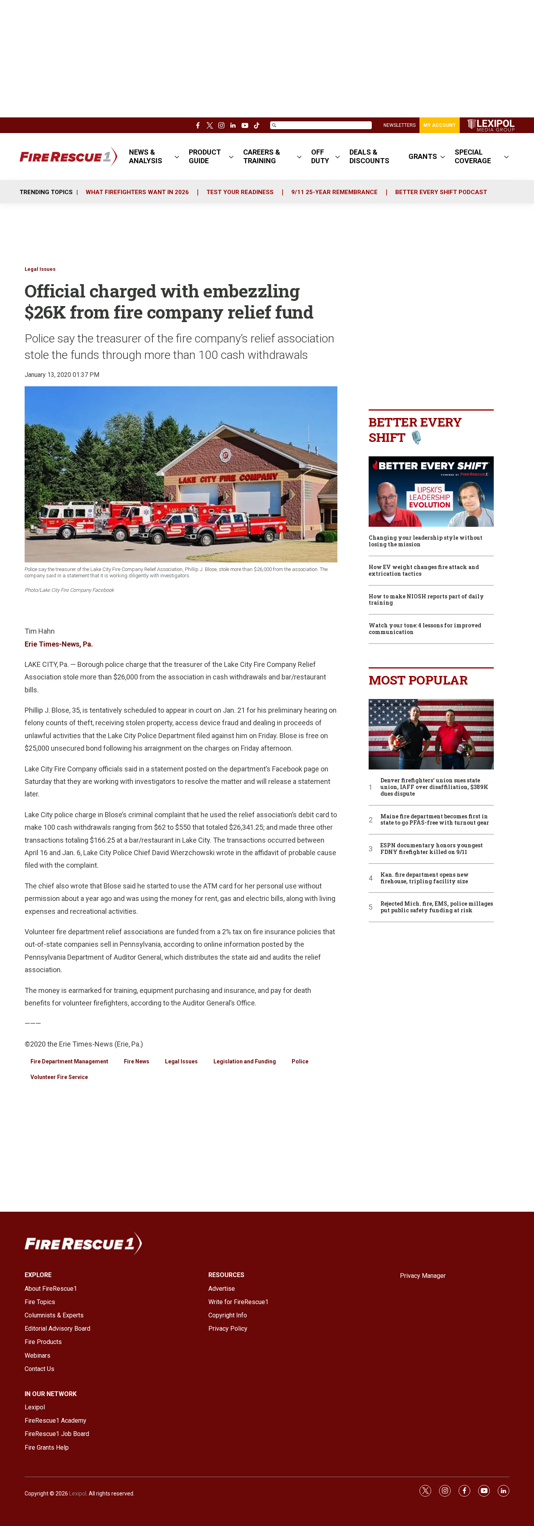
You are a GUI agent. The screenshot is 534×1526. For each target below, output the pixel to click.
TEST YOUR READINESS (240, 192)
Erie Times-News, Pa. (59, 644)
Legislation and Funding (244, 1061)
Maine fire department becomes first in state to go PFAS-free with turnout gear (434, 820)
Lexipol (77, 1493)
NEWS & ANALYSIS (145, 156)
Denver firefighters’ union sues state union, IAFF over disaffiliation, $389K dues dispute (434, 787)
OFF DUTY (320, 156)
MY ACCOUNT (439, 125)
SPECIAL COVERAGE (473, 156)
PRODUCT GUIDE (205, 156)
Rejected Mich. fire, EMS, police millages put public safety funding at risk (436, 907)
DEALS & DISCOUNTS (369, 156)
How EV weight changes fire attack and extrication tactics (424, 570)
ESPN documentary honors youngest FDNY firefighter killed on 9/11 (431, 849)
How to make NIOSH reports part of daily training (426, 600)
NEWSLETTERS (399, 125)
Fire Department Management (69, 1061)
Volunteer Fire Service (59, 1077)
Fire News (136, 1061)
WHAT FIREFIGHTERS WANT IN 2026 (137, 192)
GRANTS (423, 156)
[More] (177, 156)
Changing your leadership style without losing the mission (425, 541)
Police (300, 1061)
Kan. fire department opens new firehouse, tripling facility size (424, 878)
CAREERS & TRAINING (261, 156)
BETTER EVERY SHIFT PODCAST (441, 192)
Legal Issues (40, 269)
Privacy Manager (423, 1275)
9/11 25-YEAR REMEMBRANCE (334, 192)
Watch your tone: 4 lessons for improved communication (425, 629)
